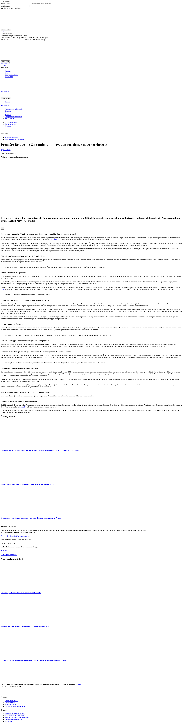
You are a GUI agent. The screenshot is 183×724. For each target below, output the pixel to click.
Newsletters (9, 77)
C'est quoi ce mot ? (9, 554)
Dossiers (4, 65)
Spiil (79, 684)
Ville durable (9, 119)
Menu (3, 98)
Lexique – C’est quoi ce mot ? (15, 714)
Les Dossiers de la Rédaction (14, 715)
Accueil (7, 102)
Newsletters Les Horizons (13, 719)
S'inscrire (4, 550)
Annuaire (8, 71)
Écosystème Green (11, 75)
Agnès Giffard (5, 150)
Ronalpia (22, 407)
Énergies (8, 111)
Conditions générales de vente (15, 706)
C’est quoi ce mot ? (11, 122)
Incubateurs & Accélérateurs (14, 139)
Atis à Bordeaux (54, 239)
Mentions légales (10, 704)
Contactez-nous (10, 124)
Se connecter (5, 63)
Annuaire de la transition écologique (17, 717)
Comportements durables (13, 117)
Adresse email (5, 4)
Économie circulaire (11, 113)
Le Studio (8, 721)
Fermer (8, 98)
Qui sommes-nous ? (11, 701)
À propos (8, 126)
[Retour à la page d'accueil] (17, 89)
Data (6, 73)
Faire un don (5, 536)
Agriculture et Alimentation (14, 109)
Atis (2, 289)
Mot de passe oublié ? (8, 32)
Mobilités (8, 115)
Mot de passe (5, 6)
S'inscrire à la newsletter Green (20, 536)
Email (3, 40)
